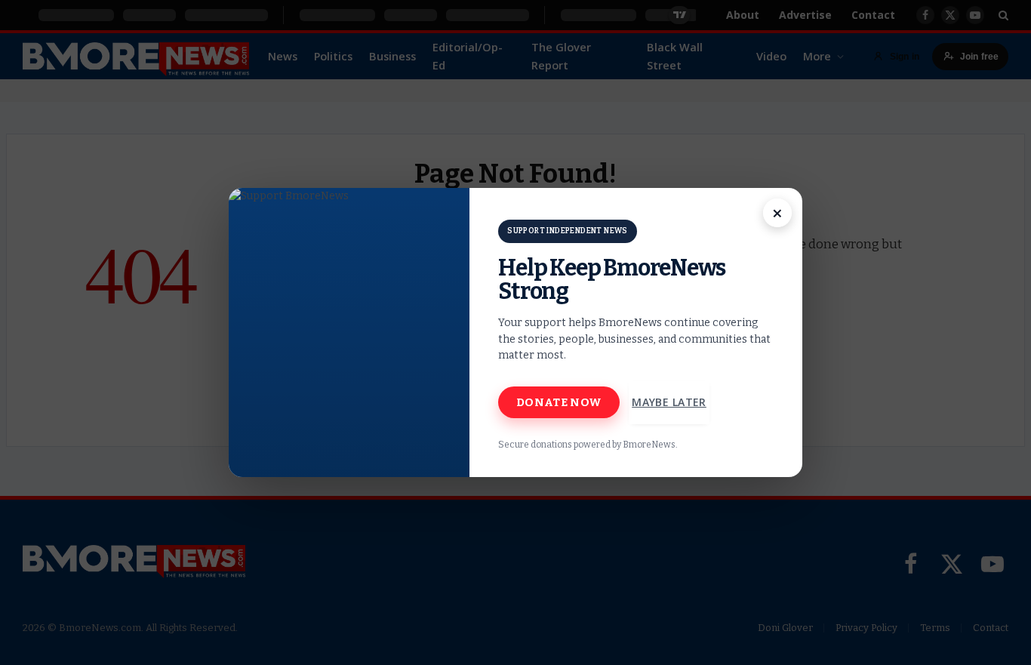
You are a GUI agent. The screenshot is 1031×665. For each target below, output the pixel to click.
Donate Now (559, 402)
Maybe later (669, 402)
